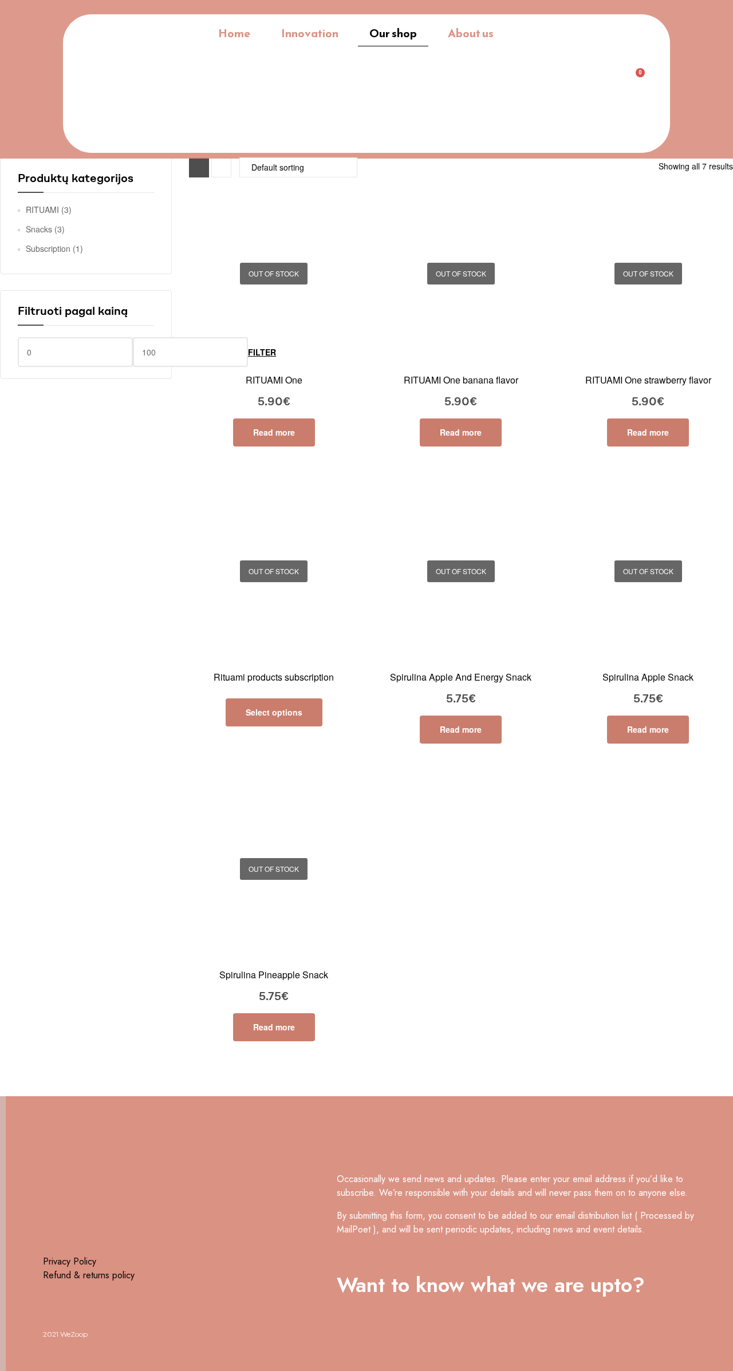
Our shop (393, 33)
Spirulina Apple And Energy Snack (460, 676)
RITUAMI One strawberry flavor (648, 379)
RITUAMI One (274, 379)
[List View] (221, 167)
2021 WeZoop (65, 1334)
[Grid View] (199, 167)
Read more (274, 432)
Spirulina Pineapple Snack (273, 974)
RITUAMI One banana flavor (461, 379)
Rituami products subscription (274, 676)
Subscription (48, 248)
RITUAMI (42, 209)
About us (471, 33)
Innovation (309, 33)
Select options (274, 712)
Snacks (39, 229)
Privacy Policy (69, 1261)
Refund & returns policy (89, 1275)
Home (234, 33)
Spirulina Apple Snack (647, 676)
